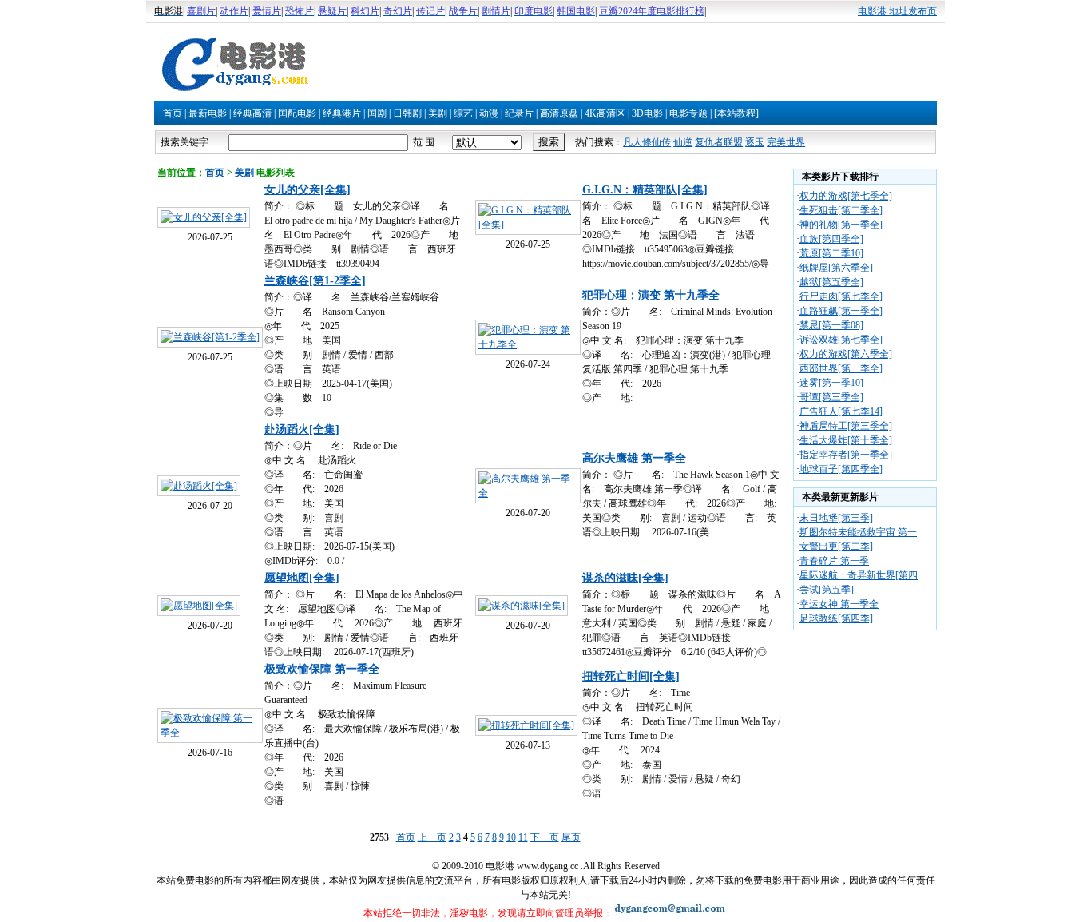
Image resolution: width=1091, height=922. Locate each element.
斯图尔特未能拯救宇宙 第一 (858, 532)
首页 (172, 113)
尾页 (571, 837)
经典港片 (342, 113)
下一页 (544, 837)
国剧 (377, 113)
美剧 (437, 113)
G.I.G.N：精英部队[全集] (645, 190)
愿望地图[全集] (301, 578)
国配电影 (297, 113)
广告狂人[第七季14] (841, 411)
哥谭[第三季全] (831, 397)
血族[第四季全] (831, 238)
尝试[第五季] (826, 589)
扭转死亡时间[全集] (631, 676)
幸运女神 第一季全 (839, 604)
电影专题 (688, 113)
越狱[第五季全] (831, 282)
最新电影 (207, 113)
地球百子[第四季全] (841, 469)
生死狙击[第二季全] (841, 210)
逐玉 (754, 142)
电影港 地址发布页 (897, 11)
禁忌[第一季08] (831, 325)
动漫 (488, 113)
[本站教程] (736, 113)
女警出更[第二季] (836, 546)
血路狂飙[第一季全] (841, 310)
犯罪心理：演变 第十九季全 (651, 295)
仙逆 (682, 142)
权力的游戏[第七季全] (845, 195)
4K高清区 (605, 113)
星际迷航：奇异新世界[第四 (858, 575)
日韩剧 (407, 113)
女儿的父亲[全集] (307, 190)
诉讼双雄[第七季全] (841, 339)
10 (511, 837)
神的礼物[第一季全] (841, 224)
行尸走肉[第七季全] (841, 296)
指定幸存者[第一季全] (845, 454)
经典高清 (252, 113)
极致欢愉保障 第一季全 (321, 669)
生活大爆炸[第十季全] (845, 440)
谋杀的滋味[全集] (625, 578)
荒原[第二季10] (831, 253)
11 (523, 837)
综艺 (463, 113)
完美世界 (786, 142)
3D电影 (647, 113)
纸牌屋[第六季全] (836, 267)
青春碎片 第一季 (834, 560)
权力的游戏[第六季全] (845, 354)
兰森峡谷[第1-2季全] (315, 281)
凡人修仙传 (647, 142)
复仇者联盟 (719, 142)
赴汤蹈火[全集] (301, 429)
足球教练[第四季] (836, 618)
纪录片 (519, 113)
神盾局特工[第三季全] (845, 425)
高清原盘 (559, 113)
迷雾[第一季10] (831, 382)
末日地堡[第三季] (836, 517)
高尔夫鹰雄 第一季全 (634, 458)
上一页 (432, 837)
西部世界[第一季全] (841, 368)
